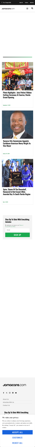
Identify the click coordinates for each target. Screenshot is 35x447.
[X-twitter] (6, 393)
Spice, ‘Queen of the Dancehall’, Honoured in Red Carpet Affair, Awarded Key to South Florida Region (16, 192)
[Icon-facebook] (3, 393)
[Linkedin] (13, 393)
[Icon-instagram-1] (9, 393)
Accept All (17, 432)
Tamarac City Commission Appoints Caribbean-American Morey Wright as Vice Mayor (17, 143)
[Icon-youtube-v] (16, 393)
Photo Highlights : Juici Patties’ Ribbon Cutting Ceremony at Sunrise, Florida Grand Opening (17, 95)
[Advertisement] (17, 35)
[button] (27, 8)
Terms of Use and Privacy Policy (14, 225)
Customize (17, 437)
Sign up (17, 234)
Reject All (17, 442)
